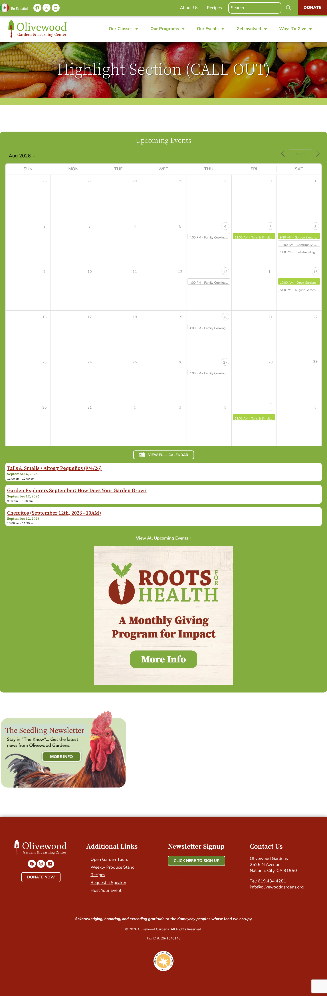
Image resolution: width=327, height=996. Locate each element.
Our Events (207, 29)
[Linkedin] (56, 8)
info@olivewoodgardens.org (277, 887)
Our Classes (120, 29)
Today (300, 153)
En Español (19, 9)
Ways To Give (292, 29)
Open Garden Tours (109, 859)
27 (225, 362)
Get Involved (248, 29)
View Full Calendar (168, 454)
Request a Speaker (108, 883)
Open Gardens (307, 283)
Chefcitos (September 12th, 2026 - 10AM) (54, 513)
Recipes (98, 875)
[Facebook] (37, 8)
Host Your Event (106, 890)
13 (225, 271)
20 (225, 317)
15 (315, 271)
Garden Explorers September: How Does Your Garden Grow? (77, 490)
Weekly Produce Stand (113, 867)
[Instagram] (46, 8)
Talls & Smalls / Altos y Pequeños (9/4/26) (54, 468)
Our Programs (164, 29)
